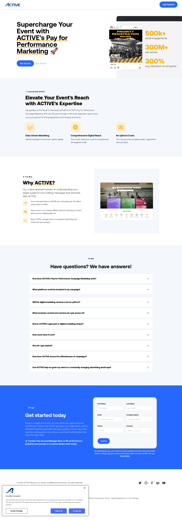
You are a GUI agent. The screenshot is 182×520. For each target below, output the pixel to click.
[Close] (84, 488)
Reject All (58, 511)
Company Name (132, 415)
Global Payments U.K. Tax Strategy (124, 498)
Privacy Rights (125, 456)
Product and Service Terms (99, 498)
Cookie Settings (16, 511)
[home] (12, 4)
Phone (100, 426)
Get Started (168, 4)
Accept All (77, 511)
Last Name (130, 404)
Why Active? (40, 63)
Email (100, 415)
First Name (102, 404)
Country (129, 426)
